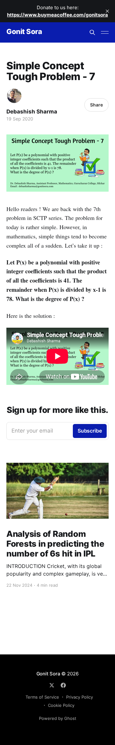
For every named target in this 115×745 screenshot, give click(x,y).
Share (96, 104)
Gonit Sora (24, 31)
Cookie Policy (61, 705)
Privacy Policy (79, 697)
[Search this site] (92, 32)
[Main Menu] (105, 32)
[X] (51, 685)
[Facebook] (63, 685)
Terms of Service (42, 697)
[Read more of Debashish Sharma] (14, 96)
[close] (107, 11)
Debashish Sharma (31, 111)
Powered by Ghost (57, 718)
